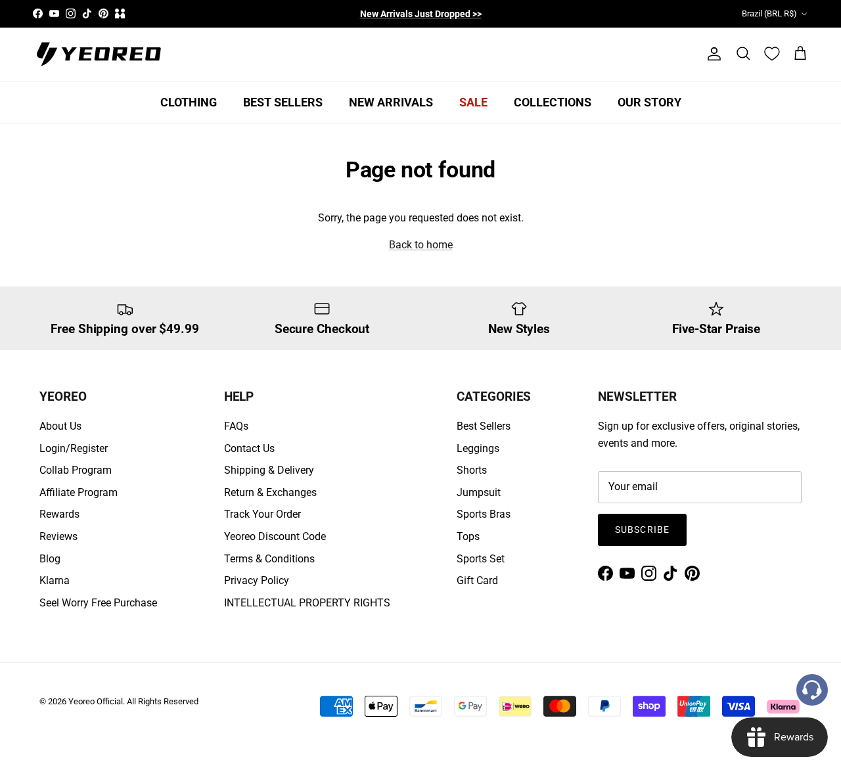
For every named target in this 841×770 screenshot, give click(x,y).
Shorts (472, 470)
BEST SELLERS (283, 102)
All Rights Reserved (162, 701)
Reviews (58, 536)
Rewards (59, 514)
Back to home (421, 244)
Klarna (54, 580)
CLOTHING (188, 102)
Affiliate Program (78, 492)
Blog (49, 559)
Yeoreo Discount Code (275, 536)
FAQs (236, 426)
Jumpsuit (479, 492)
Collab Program (75, 470)
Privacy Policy (256, 580)
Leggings (478, 448)
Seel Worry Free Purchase (98, 603)
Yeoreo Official (95, 701)
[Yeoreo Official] (98, 54)
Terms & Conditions (269, 559)
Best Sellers (484, 426)
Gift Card (477, 580)
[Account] (711, 54)
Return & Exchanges (270, 492)
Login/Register (73, 448)
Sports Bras (484, 514)
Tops (468, 536)
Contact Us (249, 448)
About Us (60, 426)
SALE (473, 102)
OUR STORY (649, 102)
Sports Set (481, 559)
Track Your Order (262, 514)
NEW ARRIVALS (391, 102)
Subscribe (642, 529)
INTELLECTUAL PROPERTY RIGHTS (307, 603)
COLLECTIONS (552, 102)
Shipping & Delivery (269, 470)
